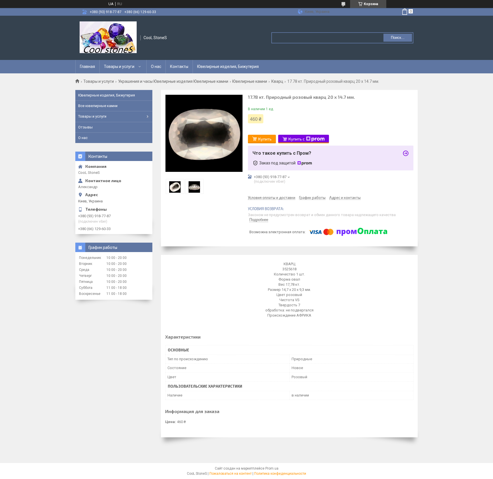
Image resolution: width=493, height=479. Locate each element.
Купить (265, 138)
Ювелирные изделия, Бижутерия (228, 66)
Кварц (277, 81)
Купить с (296, 138)
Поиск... (398, 37)
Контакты (179, 66)
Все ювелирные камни (98, 106)
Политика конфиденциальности (280, 474)
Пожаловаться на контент (230, 474)
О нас (156, 66)
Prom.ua (271, 468)
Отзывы (85, 127)
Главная (87, 66)
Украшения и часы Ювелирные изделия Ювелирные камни (173, 81)
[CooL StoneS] (108, 37)
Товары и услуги (119, 66)
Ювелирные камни (249, 81)
